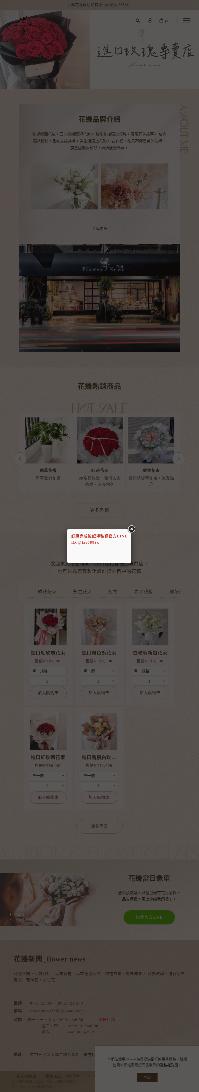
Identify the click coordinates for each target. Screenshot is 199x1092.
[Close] (131, 529)
